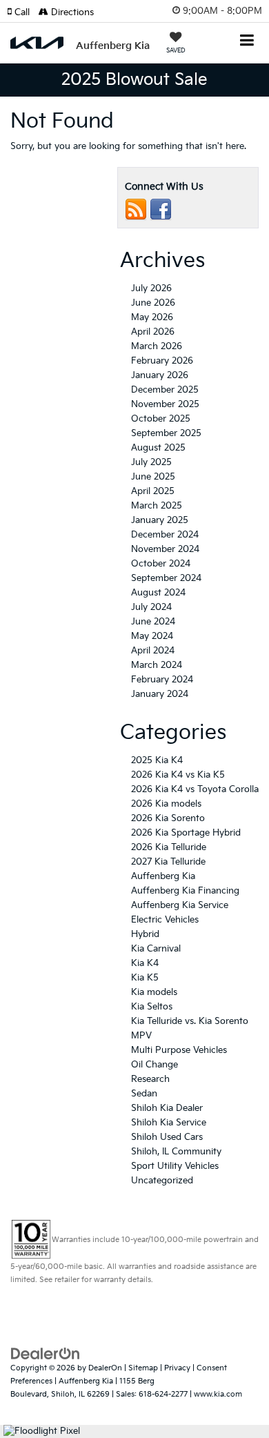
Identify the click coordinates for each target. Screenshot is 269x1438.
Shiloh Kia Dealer (167, 1108)
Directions (71, 12)
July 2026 (151, 288)
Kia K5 (145, 977)
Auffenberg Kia (163, 876)
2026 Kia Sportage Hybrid (186, 832)
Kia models (154, 992)
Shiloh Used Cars (167, 1137)
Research (150, 1079)
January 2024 (159, 694)
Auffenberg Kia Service (179, 905)
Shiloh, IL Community (176, 1151)
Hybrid (145, 934)
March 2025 (156, 505)
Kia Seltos (151, 1006)
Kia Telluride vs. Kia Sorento (189, 1021)
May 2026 (152, 317)
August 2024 (158, 592)
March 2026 (156, 346)
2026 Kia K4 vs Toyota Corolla (195, 789)
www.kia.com (218, 1394)
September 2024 (166, 578)
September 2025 (166, 433)
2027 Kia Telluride (168, 861)
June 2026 (153, 302)
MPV (141, 1035)
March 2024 (156, 665)
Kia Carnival (156, 948)
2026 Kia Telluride (168, 847)
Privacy (177, 1367)
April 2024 (153, 650)
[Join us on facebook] (161, 209)
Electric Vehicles (165, 919)
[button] (23, 12)
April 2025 (153, 491)
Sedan (144, 1093)
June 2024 (153, 621)
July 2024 (151, 607)
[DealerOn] (45, 1353)
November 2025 (165, 404)
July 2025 (151, 462)
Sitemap (143, 1367)
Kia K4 (145, 963)
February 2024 (162, 679)
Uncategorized (162, 1180)
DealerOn (105, 1367)
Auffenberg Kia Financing (185, 890)
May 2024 (152, 636)
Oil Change (154, 1064)
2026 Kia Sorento (168, 818)
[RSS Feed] (136, 209)
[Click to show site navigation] (247, 42)
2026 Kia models (166, 803)
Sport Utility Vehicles (175, 1166)
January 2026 (159, 375)
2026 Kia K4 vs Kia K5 (178, 774)
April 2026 (153, 331)
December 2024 (165, 534)
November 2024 (165, 549)
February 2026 (162, 360)
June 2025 (153, 476)
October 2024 (160, 563)
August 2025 (158, 447)
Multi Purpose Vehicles (179, 1050)
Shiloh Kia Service (168, 1122)
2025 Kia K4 (157, 760)
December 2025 (165, 389)
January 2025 (159, 520)
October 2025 (160, 418)
